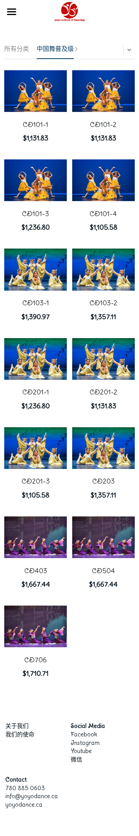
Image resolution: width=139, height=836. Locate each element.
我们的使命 (19, 734)
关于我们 (17, 725)
